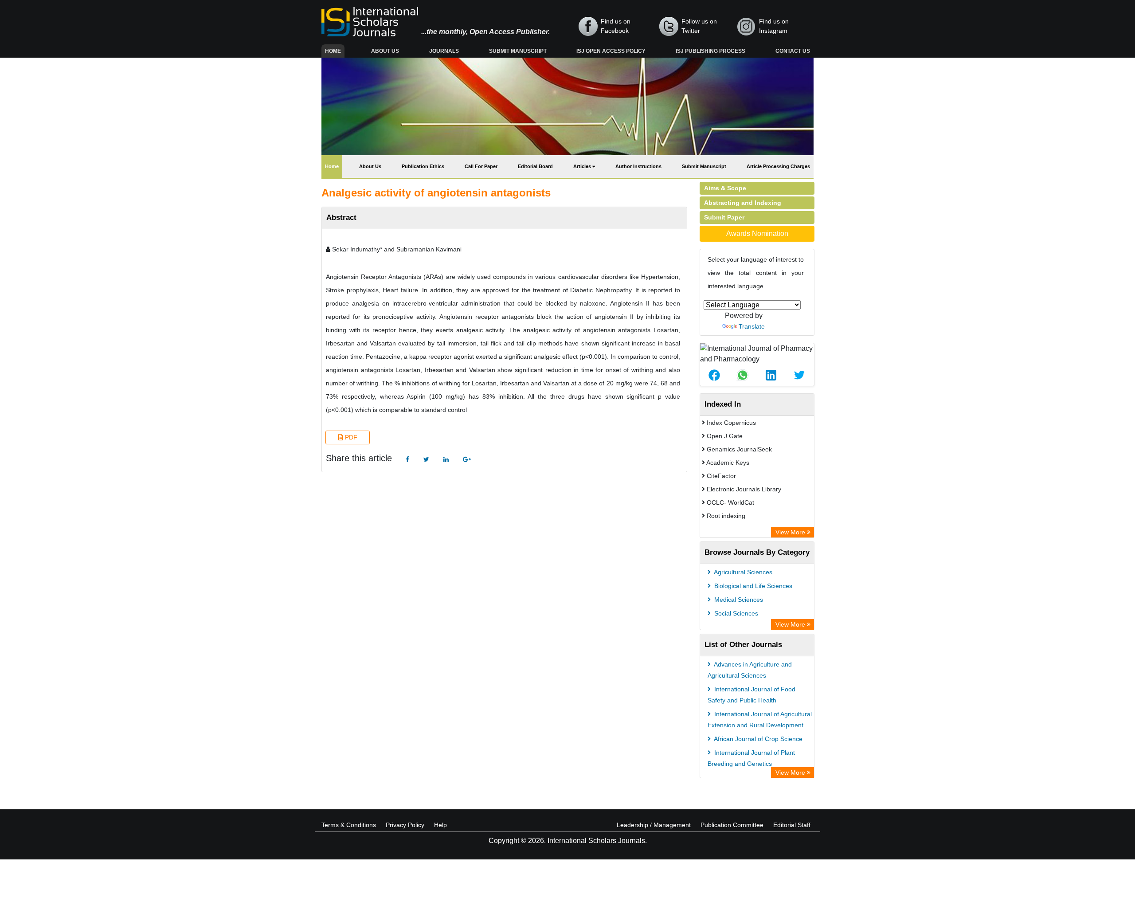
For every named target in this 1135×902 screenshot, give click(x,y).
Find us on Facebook (615, 26)
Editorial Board (535, 166)
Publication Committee (732, 824)
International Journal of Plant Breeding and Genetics (751, 758)
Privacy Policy (405, 824)
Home (334, 50)
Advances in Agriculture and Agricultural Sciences (750, 670)
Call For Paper (481, 166)
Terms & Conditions (348, 824)
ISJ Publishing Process (710, 51)
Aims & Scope (725, 188)
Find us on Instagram (774, 26)
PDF (350, 437)
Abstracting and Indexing (742, 202)
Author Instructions (638, 166)
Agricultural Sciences (742, 572)
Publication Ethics (423, 166)
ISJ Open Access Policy (611, 51)
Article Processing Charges (778, 166)
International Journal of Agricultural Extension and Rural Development (760, 719)
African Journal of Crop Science (757, 738)
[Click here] (407, 459)
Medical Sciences (737, 599)
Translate (752, 326)
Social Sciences (735, 613)
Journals (444, 51)
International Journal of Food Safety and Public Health (751, 695)
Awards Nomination (757, 233)
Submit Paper (724, 217)
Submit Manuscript (518, 51)
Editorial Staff (791, 824)
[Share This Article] (714, 375)
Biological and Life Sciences (752, 585)
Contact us (792, 51)
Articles (582, 166)
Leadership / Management (654, 824)
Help (440, 824)
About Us (385, 51)
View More (791, 532)
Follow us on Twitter (699, 26)
